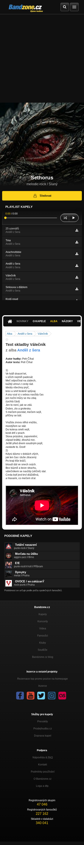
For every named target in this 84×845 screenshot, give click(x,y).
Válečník (43, 333)
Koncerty (42, 621)
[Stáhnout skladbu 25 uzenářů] (76, 230)
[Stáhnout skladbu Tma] (76, 242)
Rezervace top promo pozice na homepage (42, 678)
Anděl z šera (25, 333)
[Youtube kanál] (30, 695)
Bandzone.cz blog (42, 656)
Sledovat (45, 195)
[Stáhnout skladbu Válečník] (76, 277)
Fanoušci (42, 635)
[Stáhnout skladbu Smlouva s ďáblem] (76, 288)
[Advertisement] (42, 58)
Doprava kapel (42, 735)
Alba (54, 321)
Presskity (42, 721)
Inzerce (42, 685)
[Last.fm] (62, 695)
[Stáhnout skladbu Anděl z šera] (76, 265)
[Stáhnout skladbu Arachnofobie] (76, 253)
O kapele (39, 321)
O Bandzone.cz (42, 778)
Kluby (42, 642)
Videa (42, 628)
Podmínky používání (42, 771)
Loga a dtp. (42, 785)
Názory (67, 321)
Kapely (43, 614)
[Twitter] (41, 695)
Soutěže (42, 649)
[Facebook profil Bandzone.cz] (20, 695)
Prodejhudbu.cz (42, 728)
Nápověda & (43, 757)
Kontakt (42, 764)
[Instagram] (52, 695)
